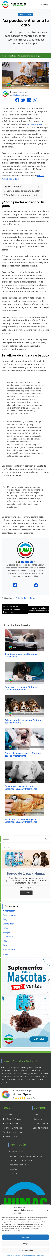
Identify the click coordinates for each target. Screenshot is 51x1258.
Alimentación (9, 911)
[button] (47, 1210)
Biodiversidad (9, 915)
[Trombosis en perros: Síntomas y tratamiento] (24, 630)
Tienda (36, 1114)
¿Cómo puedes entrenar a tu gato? (22, 191)
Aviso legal (40, 1255)
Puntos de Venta (40, 1123)
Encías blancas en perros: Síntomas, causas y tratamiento (23, 754)
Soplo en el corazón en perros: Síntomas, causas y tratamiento (21, 787)
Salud (5, 945)
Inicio (4, 56)
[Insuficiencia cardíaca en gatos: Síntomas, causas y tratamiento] (24, 795)
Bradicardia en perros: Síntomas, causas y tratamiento (21, 688)
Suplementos (9, 949)
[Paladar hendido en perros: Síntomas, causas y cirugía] (24, 696)
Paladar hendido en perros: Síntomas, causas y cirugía (24, 721)
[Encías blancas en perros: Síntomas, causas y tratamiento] (24, 729)
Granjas (6, 932)
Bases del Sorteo (11, 1136)
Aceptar (25, 1237)
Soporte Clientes (40, 1127)
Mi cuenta (37, 1119)
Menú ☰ (44, 4)
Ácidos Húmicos (16, 1151)
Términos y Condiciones (14, 1127)
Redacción (18, 95)
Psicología (25, 14)
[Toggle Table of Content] (38, 187)
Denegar (25, 1244)
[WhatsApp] (35, 100)
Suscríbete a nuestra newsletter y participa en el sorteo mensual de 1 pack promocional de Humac (26, 880)
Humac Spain (26, 887)
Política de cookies (13, 1255)
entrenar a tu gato (34, 124)
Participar (26, 892)
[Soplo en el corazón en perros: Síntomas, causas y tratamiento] (24, 762)
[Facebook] (17, 100)
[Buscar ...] (46, 839)
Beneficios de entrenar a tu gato (22, 195)
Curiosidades (9, 923)
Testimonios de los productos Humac (25, 1156)
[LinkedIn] (29, 100)
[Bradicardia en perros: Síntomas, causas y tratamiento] (24, 663)
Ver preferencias (25, 1250)
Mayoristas (14, 1169)
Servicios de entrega (12, 1132)
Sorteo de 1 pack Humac (26, 873)
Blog (32, 598)
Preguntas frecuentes (19, 1164)
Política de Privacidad (28, 1255)
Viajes (5, 954)
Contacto (13, 1173)
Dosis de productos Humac (21, 1160)
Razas (6, 941)
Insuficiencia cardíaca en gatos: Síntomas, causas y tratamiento (21, 820)
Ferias (5, 928)
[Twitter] (23, 100)
